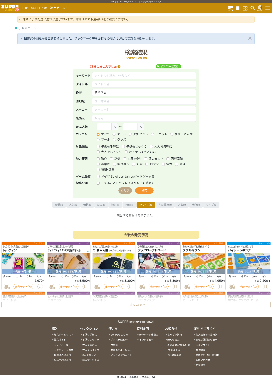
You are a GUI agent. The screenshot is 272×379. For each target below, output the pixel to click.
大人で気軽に (163, 146)
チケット (161, 134)
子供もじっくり (136, 146)
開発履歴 (200, 364)
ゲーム (121, 134)
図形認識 (177, 159)
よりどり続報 (174, 334)
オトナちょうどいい (142, 152)
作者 (79, 93)
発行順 (196, 204)
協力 (169, 164)
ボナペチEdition (119, 339)
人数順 (182, 204)
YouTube (172, 349)
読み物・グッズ (90, 359)
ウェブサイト (203, 344)
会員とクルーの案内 (121, 349)
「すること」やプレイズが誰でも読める (127, 183)
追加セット (140, 134)
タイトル (82, 84)
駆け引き (123, 164)
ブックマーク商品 (63, 349)
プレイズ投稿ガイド (121, 354)
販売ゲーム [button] (57, 8)
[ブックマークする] (40, 286)
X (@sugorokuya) (177, 344)
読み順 (101, 204)
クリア (125, 190)
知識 (139, 164)
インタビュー (146, 339)
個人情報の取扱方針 (206, 334)
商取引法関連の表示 (206, 339)
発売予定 (20, 286)
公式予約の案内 (62, 359)
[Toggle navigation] (267, 8)
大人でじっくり (111, 152)
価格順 (87, 204)
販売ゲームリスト (63, 334)
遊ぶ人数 (82, 127)
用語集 (114, 344)
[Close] (250, 38)
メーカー (82, 110)
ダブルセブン (191, 250)
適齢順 (115, 204)
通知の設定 (173, 339)
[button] (118, 66)
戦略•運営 (108, 169)
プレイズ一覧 (61, 344)
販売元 (80, 118)
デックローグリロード (152, 250)
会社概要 (200, 349)
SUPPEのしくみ (119, 334)
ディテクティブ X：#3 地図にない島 (64, 250)
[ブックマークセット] (238, 8)
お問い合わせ (203, 359)
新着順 (59, 204)
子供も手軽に (110, 146)
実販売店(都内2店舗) (207, 354)
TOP (25, 8)
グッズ (121, 139)
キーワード (83, 76)
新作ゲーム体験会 (148, 334)
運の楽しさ (156, 159)
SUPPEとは (39, 8)
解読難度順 (165, 204)
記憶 (117, 159)
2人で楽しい (89, 354)
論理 (182, 164)
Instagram (173, 354)
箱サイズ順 (146, 204)
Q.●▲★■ (100, 250)
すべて (105, 134)
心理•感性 (134, 159)
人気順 (73, 204)
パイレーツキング (239, 250)
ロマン (154, 164)
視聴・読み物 (183, 134)
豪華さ (105, 164)
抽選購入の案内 (62, 354)
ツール (105, 139)
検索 (144, 190)
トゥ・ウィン (10, 250)
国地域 (80, 101)
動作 (104, 159)
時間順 (129, 204)
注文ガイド (60, 339)
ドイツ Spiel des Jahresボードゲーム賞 (128, 176)
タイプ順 (211, 204)
